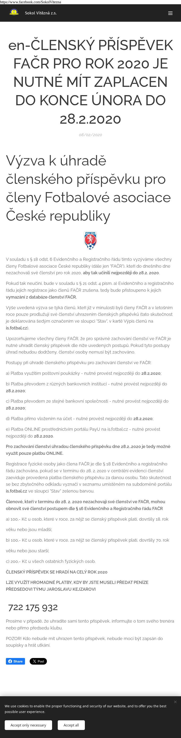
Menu (170, 13)
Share (18, 661)
